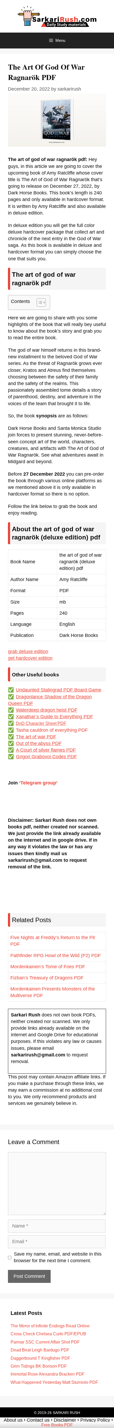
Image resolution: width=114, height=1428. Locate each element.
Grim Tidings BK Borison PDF (39, 1366)
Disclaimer (65, 1420)
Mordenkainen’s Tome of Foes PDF (47, 966)
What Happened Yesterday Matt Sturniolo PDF (54, 1382)
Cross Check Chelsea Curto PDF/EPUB (48, 1334)
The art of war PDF (36, 736)
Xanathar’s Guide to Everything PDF (54, 716)
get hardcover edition (30, 658)
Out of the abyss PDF (39, 743)
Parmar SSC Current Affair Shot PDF (45, 1342)
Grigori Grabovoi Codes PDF (46, 756)
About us (13, 1420)
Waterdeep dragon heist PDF (46, 710)
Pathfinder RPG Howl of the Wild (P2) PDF (55, 955)
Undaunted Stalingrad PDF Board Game (58, 690)
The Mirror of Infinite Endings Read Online (50, 1326)
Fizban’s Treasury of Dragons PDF (47, 977)
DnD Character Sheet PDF (41, 723)
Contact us (38, 1420)
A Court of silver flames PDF (46, 750)
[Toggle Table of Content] (39, 302)
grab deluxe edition (28, 651)
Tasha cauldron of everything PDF (52, 730)
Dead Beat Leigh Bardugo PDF (40, 1350)
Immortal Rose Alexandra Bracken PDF (48, 1374)
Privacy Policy (95, 1420)
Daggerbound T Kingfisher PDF (40, 1358)
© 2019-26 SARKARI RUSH (57, 1413)
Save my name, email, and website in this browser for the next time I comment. (58, 1257)
